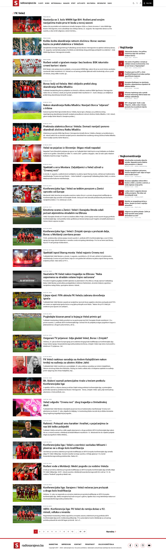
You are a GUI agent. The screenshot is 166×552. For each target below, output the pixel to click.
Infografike (101, 3)
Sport (73, 3)
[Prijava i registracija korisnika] (140, 3)
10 (72, 531)
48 (80, 531)
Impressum (66, 544)
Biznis (47, 3)
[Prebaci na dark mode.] (134, 3)
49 (84, 531)
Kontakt (78, 544)
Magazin (66, 3)
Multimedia (91, 3)
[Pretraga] (137, 3)
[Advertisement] (135, 28)
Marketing (53, 544)
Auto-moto (81, 3)
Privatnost (90, 544)
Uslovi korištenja (106, 544)
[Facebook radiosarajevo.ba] (130, 545)
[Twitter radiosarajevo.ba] (136, 545)
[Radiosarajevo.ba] (29, 545)
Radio (110, 3)
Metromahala (56, 3)
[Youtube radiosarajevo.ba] (149, 545)
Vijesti (40, 3)
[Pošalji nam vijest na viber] (143, 545)
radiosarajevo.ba (69, 548)
